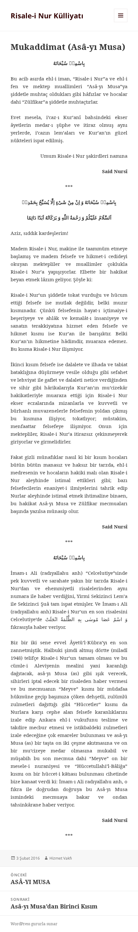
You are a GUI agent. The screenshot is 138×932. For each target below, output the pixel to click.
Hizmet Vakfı (60, 858)
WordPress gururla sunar (34, 924)
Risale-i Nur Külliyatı (47, 15)
